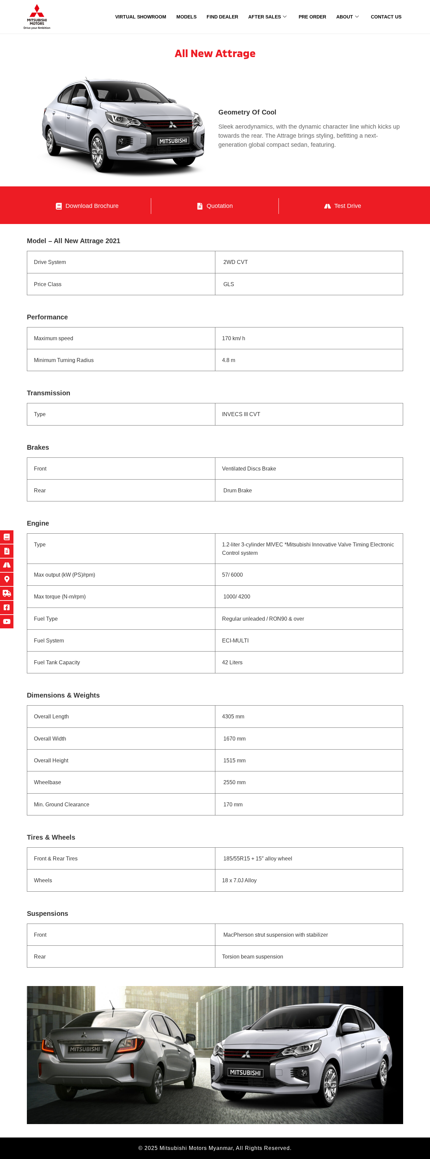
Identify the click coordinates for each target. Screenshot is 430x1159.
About (344, 16)
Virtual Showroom (140, 16)
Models (186, 16)
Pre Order (312, 16)
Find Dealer (222, 16)
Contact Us (386, 16)
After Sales (264, 16)
